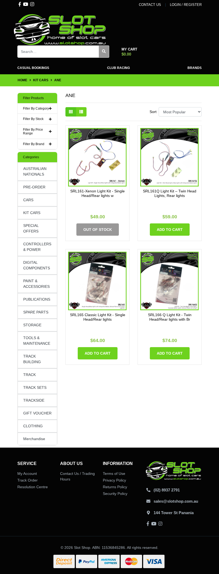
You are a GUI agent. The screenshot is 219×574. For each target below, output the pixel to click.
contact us (150, 5)
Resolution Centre (32, 487)
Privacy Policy (114, 480)
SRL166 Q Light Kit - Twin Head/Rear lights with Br (169, 317)
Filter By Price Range (33, 131)
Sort (153, 112)
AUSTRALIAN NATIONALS (34, 171)
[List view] (81, 112)
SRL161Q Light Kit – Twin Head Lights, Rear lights (169, 193)
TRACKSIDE (33, 400)
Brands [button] (194, 68)
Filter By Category (36, 108)
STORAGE (32, 325)
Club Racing (118, 68)
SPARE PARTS (35, 312)
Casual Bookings (33, 68)
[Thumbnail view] (70, 112)
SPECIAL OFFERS (31, 228)
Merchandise (34, 439)
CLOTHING (33, 426)
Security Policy (115, 493)
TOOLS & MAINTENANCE (36, 341)
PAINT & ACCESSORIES (36, 284)
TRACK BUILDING (32, 359)
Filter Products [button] (33, 98)
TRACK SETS (34, 387)
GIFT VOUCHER (37, 413)
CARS (28, 200)
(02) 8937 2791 (167, 490)
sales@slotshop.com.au (176, 501)
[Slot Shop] (60, 29)
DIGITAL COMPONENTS (36, 265)
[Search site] (104, 51)
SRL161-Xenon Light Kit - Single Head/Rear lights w (97, 193)
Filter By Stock (33, 119)
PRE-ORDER (34, 187)
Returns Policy (115, 487)
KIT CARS (31, 213)
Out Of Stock (97, 229)
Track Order (27, 480)
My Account (27, 473)
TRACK (29, 375)
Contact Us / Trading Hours (77, 476)
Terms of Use (114, 473)
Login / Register (186, 5)
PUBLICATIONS (36, 299)
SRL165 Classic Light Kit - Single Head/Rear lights (97, 317)
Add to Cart (170, 229)
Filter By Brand (33, 144)
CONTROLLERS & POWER (37, 247)
